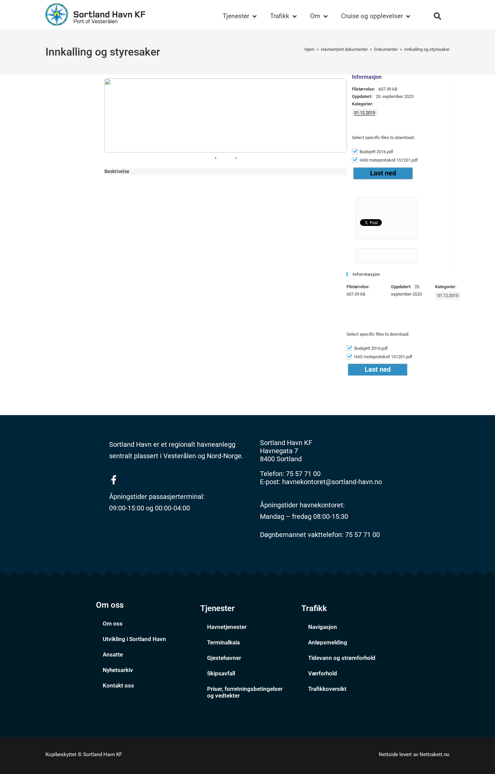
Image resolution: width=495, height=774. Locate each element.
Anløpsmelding (327, 642)
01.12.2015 (364, 112)
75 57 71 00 (303, 474)
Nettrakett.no (435, 754)
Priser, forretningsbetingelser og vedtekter (245, 692)
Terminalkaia (223, 642)
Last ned (383, 173)
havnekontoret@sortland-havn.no (332, 482)
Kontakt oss (118, 685)
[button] (437, 16)
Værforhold (322, 673)
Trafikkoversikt (327, 688)
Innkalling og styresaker (427, 49)
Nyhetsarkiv (118, 670)
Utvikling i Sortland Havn (134, 639)
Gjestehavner (224, 657)
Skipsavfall (221, 673)
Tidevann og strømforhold (341, 657)
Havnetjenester (226, 627)
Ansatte (113, 654)
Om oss (113, 623)
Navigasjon (322, 627)
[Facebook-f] (113, 479)
